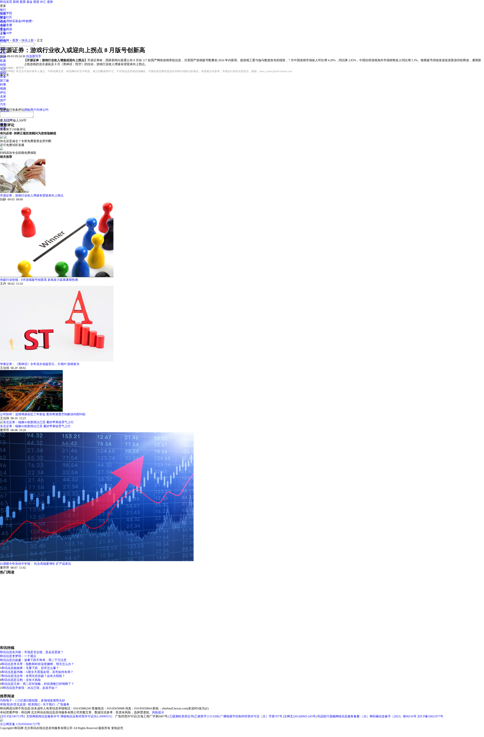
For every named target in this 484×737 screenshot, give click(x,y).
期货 (36, 1)
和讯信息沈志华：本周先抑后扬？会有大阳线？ (33, 675)
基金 (29, 1)
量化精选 (6, 29)
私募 (3, 60)
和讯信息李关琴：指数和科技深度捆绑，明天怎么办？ (38, 664)
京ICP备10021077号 (430, 716)
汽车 (3, 104)
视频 (3, 88)
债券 (50, 1)
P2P (2, 37)
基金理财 (6, 21)
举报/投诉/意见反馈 (13, 704)
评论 (3, 92)
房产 (3, 100)
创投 (3, 64)
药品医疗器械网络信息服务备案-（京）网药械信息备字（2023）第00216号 (367, 716)
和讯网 (4, 40)
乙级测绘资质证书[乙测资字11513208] (194, 716)
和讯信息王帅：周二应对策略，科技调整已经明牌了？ (38, 683)
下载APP (6, 33)
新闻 (16, 1)
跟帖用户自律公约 (36, 109)
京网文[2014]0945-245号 (300, 716)
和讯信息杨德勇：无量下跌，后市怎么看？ (30, 668)
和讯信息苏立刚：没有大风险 (21, 679)
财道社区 (6, 17)
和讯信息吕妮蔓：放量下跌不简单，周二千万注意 (33, 660)
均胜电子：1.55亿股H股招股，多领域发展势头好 (32, 700)
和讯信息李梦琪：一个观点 (18, 656)
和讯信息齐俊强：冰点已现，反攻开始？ (30, 687)
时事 (3, 84)
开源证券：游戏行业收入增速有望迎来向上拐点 (32, 195)
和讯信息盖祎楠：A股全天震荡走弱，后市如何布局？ (37, 672)
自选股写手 (33, 56)
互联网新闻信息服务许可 (43, 716)
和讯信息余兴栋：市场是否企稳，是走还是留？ (32, 652)
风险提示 (158, 712)
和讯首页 (6, 1)
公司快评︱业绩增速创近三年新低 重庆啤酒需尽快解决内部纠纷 (42, 414)
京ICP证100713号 (12, 716)
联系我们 (34, 704)
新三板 (4, 80)
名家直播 (6, 25)
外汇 (43, 1)
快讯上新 (28, 40)
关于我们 (49, 704)
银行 (3, 9)
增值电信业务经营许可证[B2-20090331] (86, 716)
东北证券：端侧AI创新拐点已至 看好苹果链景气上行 (35, 426)
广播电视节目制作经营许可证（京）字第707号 (251, 716)
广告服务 (63, 704)
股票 (23, 1)
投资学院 (6, 13)
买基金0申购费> (22, 21)
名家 (3, 96)
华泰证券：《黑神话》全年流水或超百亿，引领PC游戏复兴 (39, 364)
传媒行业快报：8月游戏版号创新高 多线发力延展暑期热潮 (39, 279)
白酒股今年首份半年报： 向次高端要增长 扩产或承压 (35, 563)
